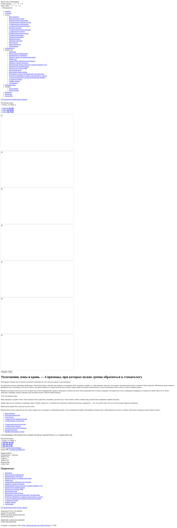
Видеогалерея (14, 90)
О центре (8, 13)
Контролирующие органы (18, 72)
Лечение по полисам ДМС (18, 68)
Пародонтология (15, 44)
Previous (4, 372)
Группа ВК (9, 96)
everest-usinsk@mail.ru (13, 448)
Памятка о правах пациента (18, 63)
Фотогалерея (13, 88)
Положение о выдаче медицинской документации (26, 74)
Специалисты (10, 48)
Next (10, 372)
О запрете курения (15, 79)
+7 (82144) (7, 108)
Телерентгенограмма (16, 37)
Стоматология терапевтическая (20, 22)
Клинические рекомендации (19, 66)
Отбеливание (13, 46)
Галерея (7, 87)
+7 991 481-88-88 (7, 444)
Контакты (8, 94)
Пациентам (9, 50)
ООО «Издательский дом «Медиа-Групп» (36, 525)
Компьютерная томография (18, 20)
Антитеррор (13, 83)
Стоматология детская (17, 31)
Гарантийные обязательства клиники (22, 61)
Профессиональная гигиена (18, 33)
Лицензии (12, 52)
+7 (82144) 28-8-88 (7, 442)
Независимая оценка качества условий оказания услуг (28, 65)
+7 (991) (7, 110)
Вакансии (8, 92)
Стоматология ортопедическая (19, 30)
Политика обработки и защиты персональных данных (28, 76)
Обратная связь (10, 85)
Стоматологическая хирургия (19, 26)
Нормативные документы (18, 55)
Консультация (14, 17)
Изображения (7, 8)
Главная (7, 11)
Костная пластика (15, 28)
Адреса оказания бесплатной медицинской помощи (27, 77)
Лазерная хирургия (15, 41)
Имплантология (14, 39)
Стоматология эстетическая (18, 24)
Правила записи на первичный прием (22, 57)
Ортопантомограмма (16, 35)
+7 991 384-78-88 (7, 446)
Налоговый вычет (15, 70)
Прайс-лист (13, 59)
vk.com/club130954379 (17, 449)
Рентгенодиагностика (16, 19)
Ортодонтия (13, 42)
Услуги (7, 15)
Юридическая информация (18, 53)
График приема (14, 81)
